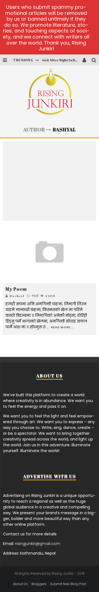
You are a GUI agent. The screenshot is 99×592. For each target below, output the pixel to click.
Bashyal (17, 296)
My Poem (16, 289)
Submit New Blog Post (68, 584)
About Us (20, 584)
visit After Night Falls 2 (60, 60)
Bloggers (38, 584)
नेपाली (35, 296)
